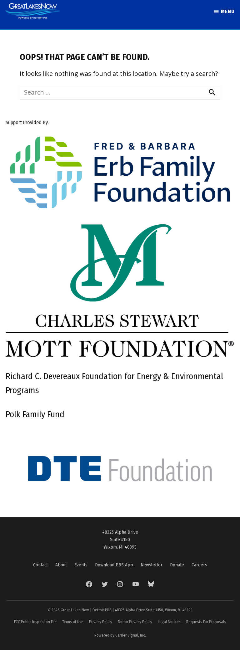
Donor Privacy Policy (135, 621)
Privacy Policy (100, 621)
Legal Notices (169, 621)
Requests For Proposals (206, 621)
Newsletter (151, 565)
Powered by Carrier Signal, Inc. (120, 635)
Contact (40, 565)
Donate (177, 565)
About (61, 565)
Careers (199, 565)
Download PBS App (114, 565)
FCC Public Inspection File (35, 621)
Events (81, 565)
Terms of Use (72, 621)
